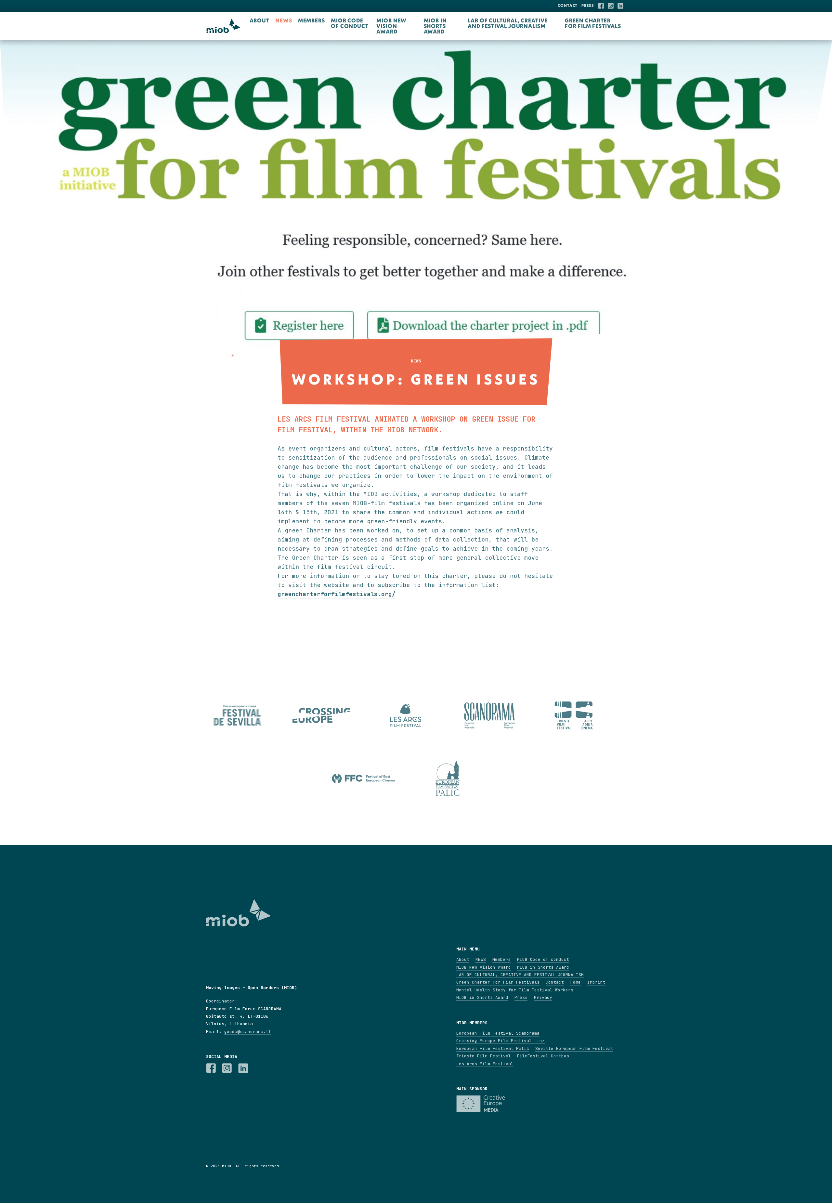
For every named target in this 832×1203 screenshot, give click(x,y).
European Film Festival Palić (492, 1048)
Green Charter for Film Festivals (593, 23)
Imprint (596, 982)
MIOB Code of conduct (350, 23)
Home (575, 982)
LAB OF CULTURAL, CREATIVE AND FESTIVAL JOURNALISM (508, 23)
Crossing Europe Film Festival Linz (500, 1040)
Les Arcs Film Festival (485, 1063)
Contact (568, 5)
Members (311, 20)
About (260, 20)
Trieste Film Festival (483, 1056)
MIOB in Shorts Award (435, 26)
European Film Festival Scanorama (498, 1033)
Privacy (543, 997)
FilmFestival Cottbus (543, 1056)
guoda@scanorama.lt (247, 1031)
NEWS (283, 20)
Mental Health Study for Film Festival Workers (514, 990)
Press (587, 5)
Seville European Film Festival (574, 1048)
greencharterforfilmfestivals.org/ (337, 594)
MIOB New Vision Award (391, 26)
